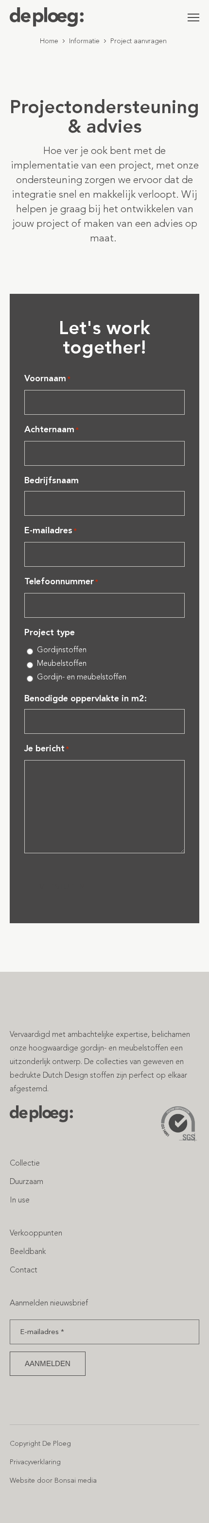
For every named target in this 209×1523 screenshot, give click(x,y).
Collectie (25, 1163)
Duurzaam (26, 1181)
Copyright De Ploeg (40, 1443)
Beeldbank (28, 1251)
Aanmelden (47, 1363)
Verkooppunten (36, 1232)
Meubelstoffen (62, 663)
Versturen (62, 886)
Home (49, 41)
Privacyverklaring (35, 1462)
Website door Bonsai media (53, 1480)
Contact (23, 1269)
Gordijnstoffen (62, 649)
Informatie (84, 41)
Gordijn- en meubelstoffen (81, 676)
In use (20, 1199)
